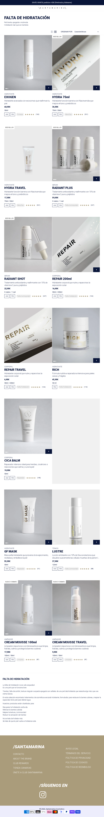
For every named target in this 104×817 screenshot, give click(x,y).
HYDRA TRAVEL (15, 188)
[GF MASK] (28, 517)
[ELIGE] (96, 88)
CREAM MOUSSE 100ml (20, 642)
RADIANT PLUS (62, 188)
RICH (55, 369)
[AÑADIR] (48, 88)
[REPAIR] (76, 244)
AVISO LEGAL (72, 748)
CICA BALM (12, 460)
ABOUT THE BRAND (22, 758)
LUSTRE (57, 551)
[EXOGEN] (28, 62)
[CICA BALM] (28, 426)
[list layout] (52, 32)
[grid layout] (55, 32)
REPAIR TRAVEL (15, 369)
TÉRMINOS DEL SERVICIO (78, 753)
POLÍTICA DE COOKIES (76, 762)
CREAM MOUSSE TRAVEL (69, 642)
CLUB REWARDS (21, 763)
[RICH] (76, 335)
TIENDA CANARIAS (22, 768)
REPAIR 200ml (62, 278)
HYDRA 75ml (61, 97)
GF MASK (10, 551)
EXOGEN (10, 97)
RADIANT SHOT (14, 278)
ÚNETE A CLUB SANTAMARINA (27, 772)
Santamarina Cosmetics (55, 809)
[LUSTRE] (76, 517)
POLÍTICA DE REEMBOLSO (78, 767)
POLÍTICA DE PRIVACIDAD (78, 758)
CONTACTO (18, 754)
